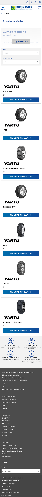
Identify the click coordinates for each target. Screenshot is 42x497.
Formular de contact (9, 402)
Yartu (7, 13)
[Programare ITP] (32, 2)
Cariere (4, 454)
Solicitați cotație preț (9, 399)
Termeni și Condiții (8, 484)
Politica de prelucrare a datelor (12, 478)
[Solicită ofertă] (36, 2)
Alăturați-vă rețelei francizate (12, 448)
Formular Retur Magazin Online (13, 389)
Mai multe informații (19, 100)
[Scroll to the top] (36, 492)
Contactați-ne (6, 489)
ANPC (4, 386)
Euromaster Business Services (12, 451)
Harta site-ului (6, 486)
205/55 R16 (6, 415)
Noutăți (4, 408)
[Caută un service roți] (39, 7)
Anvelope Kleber (7, 429)
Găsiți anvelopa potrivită (10, 375)
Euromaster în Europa (9, 445)
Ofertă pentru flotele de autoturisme (14, 381)
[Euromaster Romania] (22, 7)
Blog (3, 405)
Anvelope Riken (7, 432)
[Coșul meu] (40, 2)
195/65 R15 (6, 418)
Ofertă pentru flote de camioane (13, 378)
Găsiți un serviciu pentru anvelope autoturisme (18, 372)
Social (5, 462)
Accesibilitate (6, 457)
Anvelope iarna (7, 435)
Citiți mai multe (19, 41)
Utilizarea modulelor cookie (11, 481)
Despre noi (5, 442)
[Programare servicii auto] (27, 2)
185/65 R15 (6, 424)
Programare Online (8, 396)
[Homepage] (1, 13)
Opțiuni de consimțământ (10, 492)
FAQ (3, 384)
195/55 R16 (6, 421)
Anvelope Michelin (8, 427)
